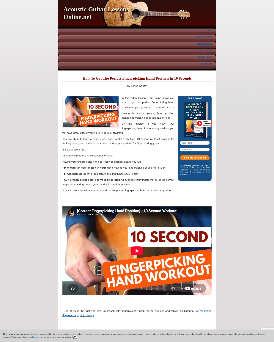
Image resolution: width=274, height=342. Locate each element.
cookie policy (35, 337)
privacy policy (185, 174)
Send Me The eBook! (195, 157)
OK (74, 336)
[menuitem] (209, 29)
